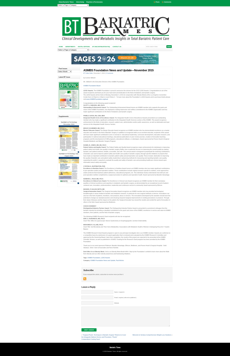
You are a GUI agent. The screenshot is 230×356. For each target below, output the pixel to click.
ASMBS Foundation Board (92, 86)
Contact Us (117, 46)
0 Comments (109, 73)
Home (61, 46)
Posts (158, 2)
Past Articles (120, 260)
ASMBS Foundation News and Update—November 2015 (118, 70)
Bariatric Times (115, 347)
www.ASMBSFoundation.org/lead (97, 99)
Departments (70, 46)
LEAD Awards (105, 258)
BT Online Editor (88, 73)
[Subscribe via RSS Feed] (84, 278)
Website (116, 303)
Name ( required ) (119, 292)
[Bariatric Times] (115, 41)
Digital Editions (84, 46)
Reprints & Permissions (94, 2)
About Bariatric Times (66, 2)
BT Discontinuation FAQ (101, 46)
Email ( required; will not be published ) (125, 297)
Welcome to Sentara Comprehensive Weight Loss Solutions (151, 335)
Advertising (80, 2)
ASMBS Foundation (93, 258)
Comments (167, 2)
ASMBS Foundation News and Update (102, 260)
